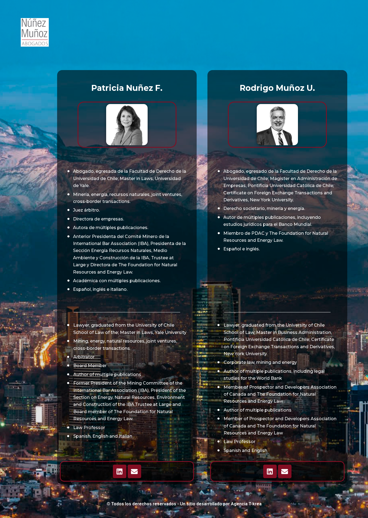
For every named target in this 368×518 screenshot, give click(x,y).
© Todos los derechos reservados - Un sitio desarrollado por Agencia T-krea (184, 503)
